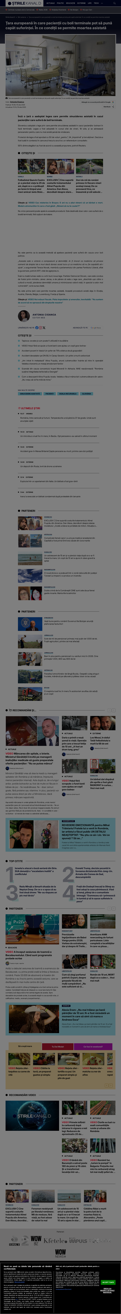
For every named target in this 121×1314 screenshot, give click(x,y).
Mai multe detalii (20, 1282)
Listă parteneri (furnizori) (63, 1289)
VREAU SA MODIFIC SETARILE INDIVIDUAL (107, 1290)
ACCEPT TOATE (108, 1282)
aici (17, 1299)
